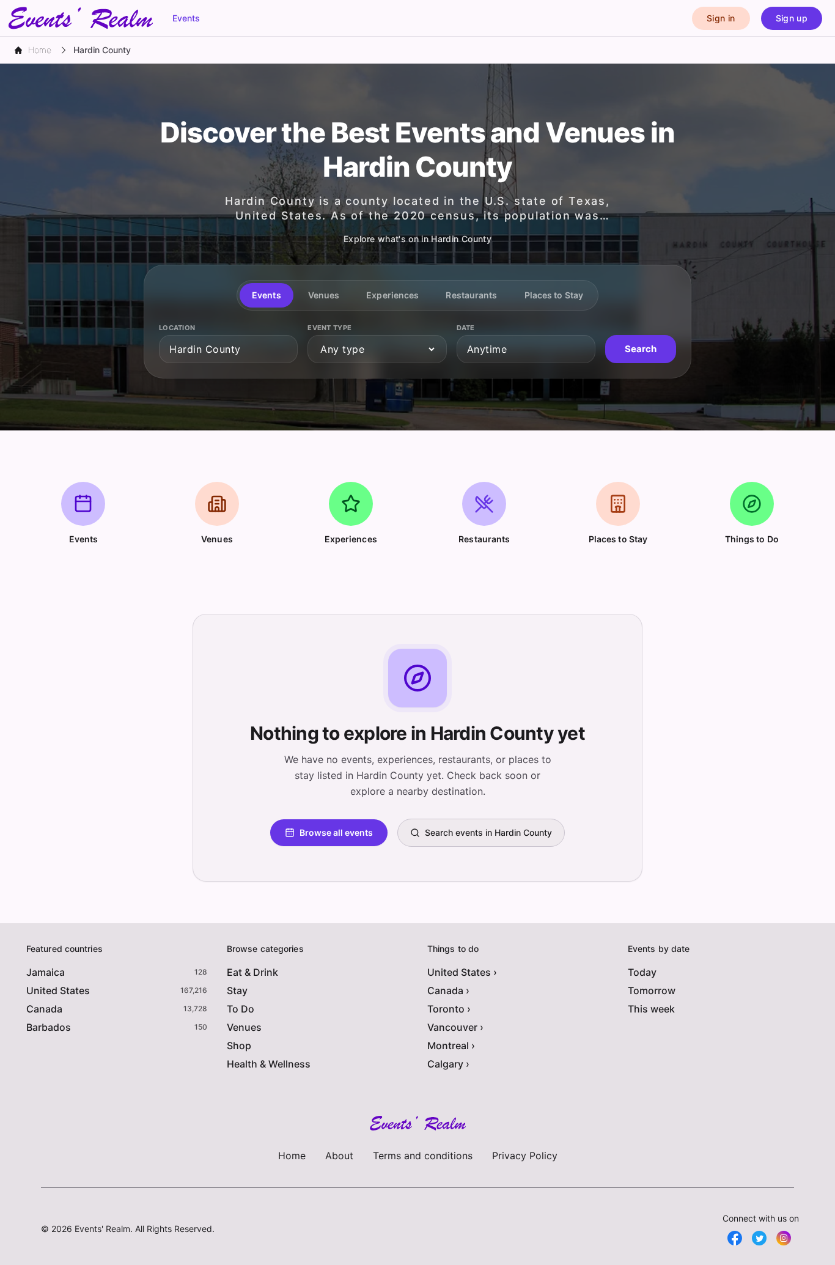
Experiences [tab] (392, 295)
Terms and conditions (423, 1155)
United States (58, 990)
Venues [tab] (324, 295)
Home (292, 1155)
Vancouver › (455, 1027)
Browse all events (336, 832)
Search (641, 349)
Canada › (448, 990)
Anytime (487, 349)
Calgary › (448, 1064)
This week (651, 1009)
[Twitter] (759, 1238)
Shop (239, 1045)
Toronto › (449, 1009)
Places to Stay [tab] (553, 295)
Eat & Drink (252, 972)
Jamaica (45, 972)
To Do (240, 1009)
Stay (237, 990)
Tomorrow (651, 990)
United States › (462, 972)
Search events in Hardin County (488, 832)
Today (642, 972)
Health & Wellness (269, 1064)
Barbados (48, 1027)
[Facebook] (734, 1238)
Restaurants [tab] (471, 295)
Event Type (329, 327)
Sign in (721, 18)
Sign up (791, 18)
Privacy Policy (524, 1155)
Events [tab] (266, 295)
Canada (44, 1009)
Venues (244, 1027)
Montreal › (451, 1045)
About (339, 1155)
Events (186, 18)
